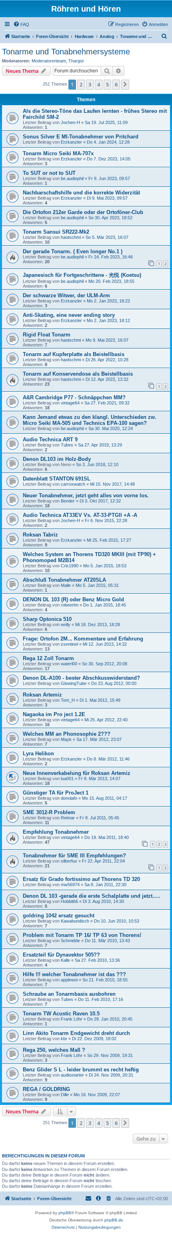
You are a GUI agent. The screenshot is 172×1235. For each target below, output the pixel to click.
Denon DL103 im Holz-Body (57, 459)
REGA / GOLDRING (46, 1089)
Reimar (68, 817)
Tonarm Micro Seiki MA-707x (58, 153)
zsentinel (69, 644)
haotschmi (71, 237)
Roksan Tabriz (40, 535)
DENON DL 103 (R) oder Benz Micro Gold (73, 599)
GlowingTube (73, 683)
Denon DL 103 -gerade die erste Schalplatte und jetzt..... (91, 896)
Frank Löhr (71, 1019)
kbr (64, 1038)
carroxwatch (73, 484)
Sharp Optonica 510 (47, 619)
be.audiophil (72, 178)
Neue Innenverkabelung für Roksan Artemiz (76, 773)
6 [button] (116, 84)
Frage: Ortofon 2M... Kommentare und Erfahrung (83, 639)
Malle (66, 585)
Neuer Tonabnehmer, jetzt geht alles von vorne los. (86, 495)
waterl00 (69, 663)
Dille (65, 1094)
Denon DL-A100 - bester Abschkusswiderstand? (81, 678)
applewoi (69, 979)
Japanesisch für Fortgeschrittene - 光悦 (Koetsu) (82, 275)
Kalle (65, 960)
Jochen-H (70, 122)
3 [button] (89, 84)
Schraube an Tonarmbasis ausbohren (69, 994)
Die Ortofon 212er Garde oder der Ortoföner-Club (83, 212)
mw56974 (70, 884)
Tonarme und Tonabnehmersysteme (66, 51)
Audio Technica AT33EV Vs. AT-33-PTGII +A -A (80, 515)
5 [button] (107, 84)
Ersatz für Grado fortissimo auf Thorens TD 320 (81, 879)
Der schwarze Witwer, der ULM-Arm (66, 295)
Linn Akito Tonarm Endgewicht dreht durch (76, 1033)
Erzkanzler (71, 142)
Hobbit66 (69, 901)
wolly (65, 624)
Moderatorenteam (49, 60)
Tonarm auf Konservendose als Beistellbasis (78, 374)
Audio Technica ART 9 (50, 439)
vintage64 (70, 402)
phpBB (64, 1213)
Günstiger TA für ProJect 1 (55, 793)
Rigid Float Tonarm (46, 335)
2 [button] (81, 84)
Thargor (76, 60)
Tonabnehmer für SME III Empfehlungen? (74, 856)
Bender (68, 500)
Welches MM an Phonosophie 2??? (66, 734)
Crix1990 (69, 565)
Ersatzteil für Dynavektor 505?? (61, 955)
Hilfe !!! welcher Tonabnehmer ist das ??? (74, 974)
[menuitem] (21, 24)
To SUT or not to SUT (49, 173)
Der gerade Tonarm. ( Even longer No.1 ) (72, 251)
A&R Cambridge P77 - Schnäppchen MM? (74, 397)
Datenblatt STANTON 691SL (56, 479)
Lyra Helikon (38, 754)
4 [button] (98, 84)
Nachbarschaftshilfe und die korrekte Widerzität (81, 193)
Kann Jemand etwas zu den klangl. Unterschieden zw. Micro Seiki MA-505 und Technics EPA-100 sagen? (89, 420)
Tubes (67, 444)
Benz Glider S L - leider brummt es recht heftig (81, 1070)
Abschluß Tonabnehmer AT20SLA (64, 580)
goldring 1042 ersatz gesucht (58, 916)
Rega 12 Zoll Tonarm (48, 658)
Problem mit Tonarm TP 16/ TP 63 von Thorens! (82, 935)
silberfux (69, 861)
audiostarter (72, 1075)
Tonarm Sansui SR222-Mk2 (56, 232)
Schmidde (70, 940)
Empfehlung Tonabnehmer (56, 832)
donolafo (69, 798)
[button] (125, 84)
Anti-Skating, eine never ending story (69, 315)
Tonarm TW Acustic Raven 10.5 (61, 1014)
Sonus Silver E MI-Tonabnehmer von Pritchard (80, 137)
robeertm (69, 604)
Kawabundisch (75, 921)
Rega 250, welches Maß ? (54, 1050)
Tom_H (68, 700)
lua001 (67, 778)
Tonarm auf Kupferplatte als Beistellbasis (73, 354)
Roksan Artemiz (42, 695)
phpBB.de (113, 1220)
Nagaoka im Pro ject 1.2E (54, 714)
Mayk (66, 739)
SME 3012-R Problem (49, 812)
